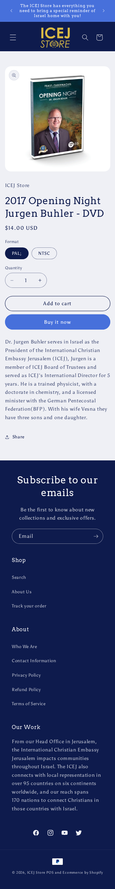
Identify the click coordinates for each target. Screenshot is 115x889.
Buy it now (57, 322)
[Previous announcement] (11, 10)
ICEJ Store (36, 872)
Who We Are (24, 646)
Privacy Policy (26, 675)
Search (19, 577)
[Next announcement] (103, 10)
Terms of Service (29, 703)
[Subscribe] (96, 536)
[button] (13, 37)
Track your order (29, 606)
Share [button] (18, 436)
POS (50, 872)
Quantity (13, 267)
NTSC (44, 253)
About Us (22, 591)
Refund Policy (26, 689)
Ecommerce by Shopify (83, 872)
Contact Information (34, 660)
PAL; (17, 253)
